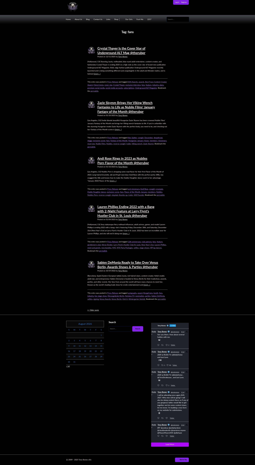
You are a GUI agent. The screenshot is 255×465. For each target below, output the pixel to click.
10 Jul (182, 425)
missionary (162, 141)
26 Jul (182, 331)
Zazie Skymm (148, 144)
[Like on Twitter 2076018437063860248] (167, 418)
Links (108, 19)
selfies (136, 248)
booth (156, 293)
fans (143, 85)
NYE (114, 248)
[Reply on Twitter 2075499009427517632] (159, 436)
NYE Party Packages (125, 248)
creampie (159, 189)
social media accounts (114, 88)
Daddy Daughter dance (96, 192)
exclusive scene (99, 141)
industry (155, 85)
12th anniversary (134, 242)
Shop (116, 19)
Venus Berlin (116, 299)
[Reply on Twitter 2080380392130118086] (159, 365)
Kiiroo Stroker (107, 245)
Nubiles (109, 144)
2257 (149, 19)
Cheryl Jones (98, 85)
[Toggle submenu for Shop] (121, 19)
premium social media (96, 88)
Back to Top (183, 459)
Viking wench (137, 144)
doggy (89, 141)
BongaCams (148, 293)
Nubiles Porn (92, 195)
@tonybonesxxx (175, 331)
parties (148, 296)
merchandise (106, 248)
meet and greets (93, 248)
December (148, 138)
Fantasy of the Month (118, 141)
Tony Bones (123, 57)
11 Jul (182, 392)
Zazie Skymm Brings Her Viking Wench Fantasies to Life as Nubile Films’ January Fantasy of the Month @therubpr (126, 107)
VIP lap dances (156, 248)
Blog (88, 19)
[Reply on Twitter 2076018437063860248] (159, 418)
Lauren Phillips (160, 245)
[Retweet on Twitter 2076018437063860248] (163, 418)
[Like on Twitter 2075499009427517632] (167, 436)
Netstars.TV (129, 296)
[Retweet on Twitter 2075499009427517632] (163, 436)
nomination (139, 296)
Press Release (112, 82)
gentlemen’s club (94, 245)
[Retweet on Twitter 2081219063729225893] (163, 345)
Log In (177, 2)
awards (141, 82)
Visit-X (125, 299)
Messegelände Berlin (116, 296)
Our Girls (128, 19)
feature (149, 85)
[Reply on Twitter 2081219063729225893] (159, 345)
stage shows (144, 248)
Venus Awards (105, 299)
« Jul (68, 366)
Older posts (93, 310)
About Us (78, 19)
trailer (128, 144)
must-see (91, 144)
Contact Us (98, 19)
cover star (108, 85)
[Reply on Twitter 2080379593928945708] (159, 386)
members (153, 141)
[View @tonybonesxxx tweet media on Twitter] (159, 340)
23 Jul (182, 352)
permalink (94, 91)
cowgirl (141, 138)
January (140, 141)
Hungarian (132, 141)
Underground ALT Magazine (146, 88)
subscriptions (129, 88)
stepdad (115, 195)
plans (162, 85)
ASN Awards (133, 82)
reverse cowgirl (119, 144)
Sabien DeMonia (158, 296)
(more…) (97, 74)
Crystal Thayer (119, 85)
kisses (146, 141)
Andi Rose (144, 189)
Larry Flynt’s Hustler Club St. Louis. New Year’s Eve (133, 245)
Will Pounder (139, 195)
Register (184, 2)
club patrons (147, 242)
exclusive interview (133, 85)
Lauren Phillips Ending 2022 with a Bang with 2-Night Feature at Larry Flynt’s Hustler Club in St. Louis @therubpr (125, 211)
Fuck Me (139, 19)
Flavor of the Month (132, 192)
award (140, 293)
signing (96, 299)
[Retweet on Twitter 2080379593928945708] (163, 386)
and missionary (134, 189)
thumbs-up (123, 195)
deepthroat (158, 138)
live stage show (101, 296)
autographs (132, 293)
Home (68, 19)
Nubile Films (100, 144)
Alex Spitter (132, 138)
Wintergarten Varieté (136, 299)
